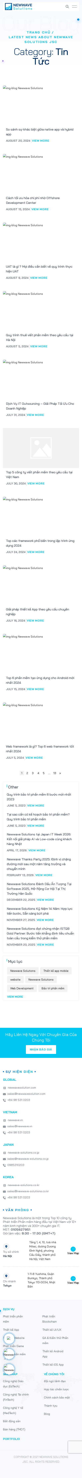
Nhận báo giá (41, 1049)
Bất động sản (11, 1421)
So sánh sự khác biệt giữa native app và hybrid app (39, 131)
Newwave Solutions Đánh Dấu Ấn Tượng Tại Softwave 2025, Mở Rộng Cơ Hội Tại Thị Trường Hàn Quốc (39, 888)
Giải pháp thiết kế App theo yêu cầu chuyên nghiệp (37, 611)
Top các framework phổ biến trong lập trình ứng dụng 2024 (40, 543)
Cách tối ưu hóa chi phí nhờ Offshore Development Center (33, 200)
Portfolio (11, 1439)
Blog (47, 1414)
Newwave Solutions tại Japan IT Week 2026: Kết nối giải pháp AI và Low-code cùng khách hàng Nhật (39, 839)
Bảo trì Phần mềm (14, 1354)
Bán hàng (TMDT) (14, 1429)
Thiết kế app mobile (55, 971)
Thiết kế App (11, 1330)
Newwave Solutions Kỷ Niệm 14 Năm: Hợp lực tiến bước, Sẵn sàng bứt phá (39, 911)
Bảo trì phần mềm (53, 988)
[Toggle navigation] (74, 6)
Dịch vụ (8, 1309)
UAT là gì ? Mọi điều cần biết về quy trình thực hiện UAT (39, 268)
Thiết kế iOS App (53, 1364)
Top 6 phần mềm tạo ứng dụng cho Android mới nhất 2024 (40, 680)
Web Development (22, 988)
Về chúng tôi (54, 1374)
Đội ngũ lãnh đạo (55, 1381)
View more (40, 140)
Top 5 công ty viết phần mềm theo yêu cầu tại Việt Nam (39, 474)
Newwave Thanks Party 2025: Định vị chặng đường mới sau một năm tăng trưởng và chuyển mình (39, 864)
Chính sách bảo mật (57, 1397)
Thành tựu (50, 1405)
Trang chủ (39, 32)
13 (54, 773)
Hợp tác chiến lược (56, 1389)
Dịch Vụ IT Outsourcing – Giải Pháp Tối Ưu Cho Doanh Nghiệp (40, 406)
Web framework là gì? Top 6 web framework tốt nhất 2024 (40, 748)
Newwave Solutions (22, 971)
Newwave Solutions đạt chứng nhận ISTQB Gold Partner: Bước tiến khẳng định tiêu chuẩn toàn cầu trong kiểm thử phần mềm (40, 933)
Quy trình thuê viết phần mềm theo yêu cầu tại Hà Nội (39, 337)
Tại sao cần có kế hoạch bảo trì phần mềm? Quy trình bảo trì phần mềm (38, 816)
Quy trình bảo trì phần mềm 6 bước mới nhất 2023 (39, 796)
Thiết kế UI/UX (51, 1330)
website (15, 979)
